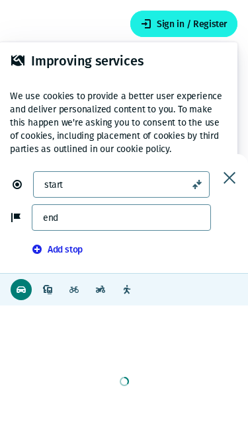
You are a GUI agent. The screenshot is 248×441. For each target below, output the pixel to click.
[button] (22, 184)
